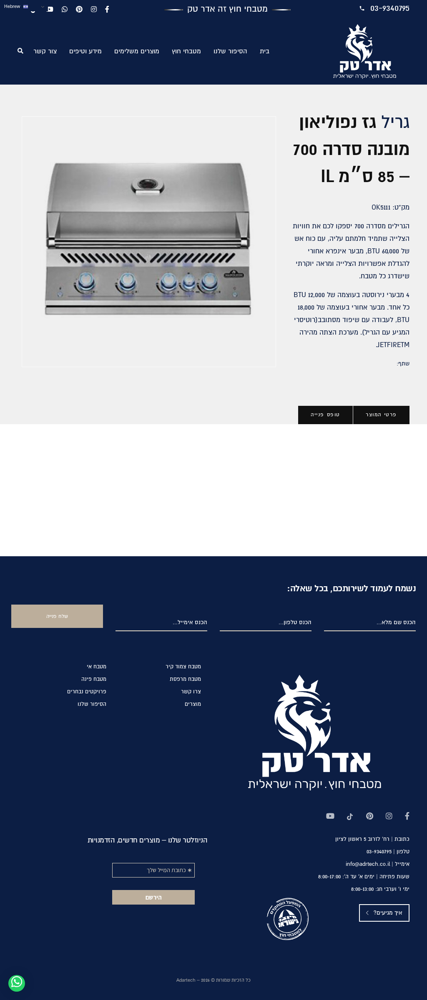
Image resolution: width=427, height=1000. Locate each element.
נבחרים (86, 692)
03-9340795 (389, 8)
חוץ (186, 51)
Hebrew (12, 7)
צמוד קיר (183, 667)
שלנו (230, 51)
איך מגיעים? (387, 912)
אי (96, 667)
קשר (45, 51)
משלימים (136, 51)
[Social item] (407, 817)
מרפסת (185, 679)
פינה (93, 679)
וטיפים (85, 51)
